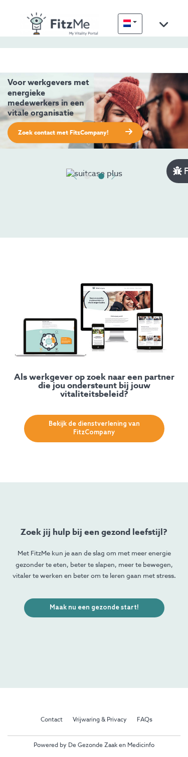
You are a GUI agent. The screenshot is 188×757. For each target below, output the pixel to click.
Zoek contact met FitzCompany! (64, 133)
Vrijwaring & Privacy (100, 720)
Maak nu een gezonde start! (94, 607)
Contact (52, 720)
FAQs (144, 720)
